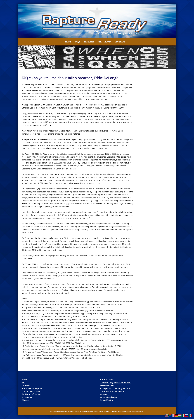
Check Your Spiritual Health (112, 391)
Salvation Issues (107, 385)
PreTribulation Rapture (32, 388)
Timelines (89, 41)
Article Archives (106, 379)
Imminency (104, 394)
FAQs (77, 41)
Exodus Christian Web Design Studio (118, 411)
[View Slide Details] (97, 21)
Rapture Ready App (108, 397)
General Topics (106, 400)
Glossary (120, 41)
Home (68, 41)
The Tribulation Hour (31, 391)
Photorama (104, 41)
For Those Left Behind (31, 394)
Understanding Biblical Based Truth (115, 382)
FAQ (23, 382)
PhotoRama (27, 397)
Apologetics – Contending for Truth (115, 388)
